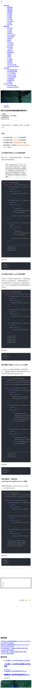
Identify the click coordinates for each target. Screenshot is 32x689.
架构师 (9, 54)
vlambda (6, 105)
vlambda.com (13, 685)
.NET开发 (10, 49)
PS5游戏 (9, 19)
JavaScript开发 (11, 35)
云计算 (9, 57)
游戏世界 (6, 5)
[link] (16, 116)
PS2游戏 (9, 14)
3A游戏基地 (10, 78)
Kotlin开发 (10, 45)
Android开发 (10, 37)
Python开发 (10, 43)
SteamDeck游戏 (11, 75)
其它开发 (9, 63)
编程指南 (6, 26)
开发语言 (9, 61)
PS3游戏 (9, 16)
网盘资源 (9, 9)
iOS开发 (9, 31)
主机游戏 (6, 68)
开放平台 (9, 50)
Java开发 (9, 30)
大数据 (9, 56)
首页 (5, 100)
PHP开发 (9, 38)
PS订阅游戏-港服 (12, 71)
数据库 (9, 40)
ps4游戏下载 (10, 80)
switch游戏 (10, 21)
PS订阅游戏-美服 (12, 70)
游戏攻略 (9, 7)
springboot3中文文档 (13, 66)
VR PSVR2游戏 (11, 76)
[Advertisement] (16, 619)
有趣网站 (9, 10)
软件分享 (9, 24)
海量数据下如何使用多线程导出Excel (16, 675)
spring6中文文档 (11, 64)
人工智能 (9, 59)
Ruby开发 (10, 47)
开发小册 (9, 28)
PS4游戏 (9, 17)
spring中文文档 (8, 83)
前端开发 (9, 33)
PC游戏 (9, 23)
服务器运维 (10, 52)
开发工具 (9, 42)
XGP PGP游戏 (11, 73)
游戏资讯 (9, 12)
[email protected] (14, 686)
